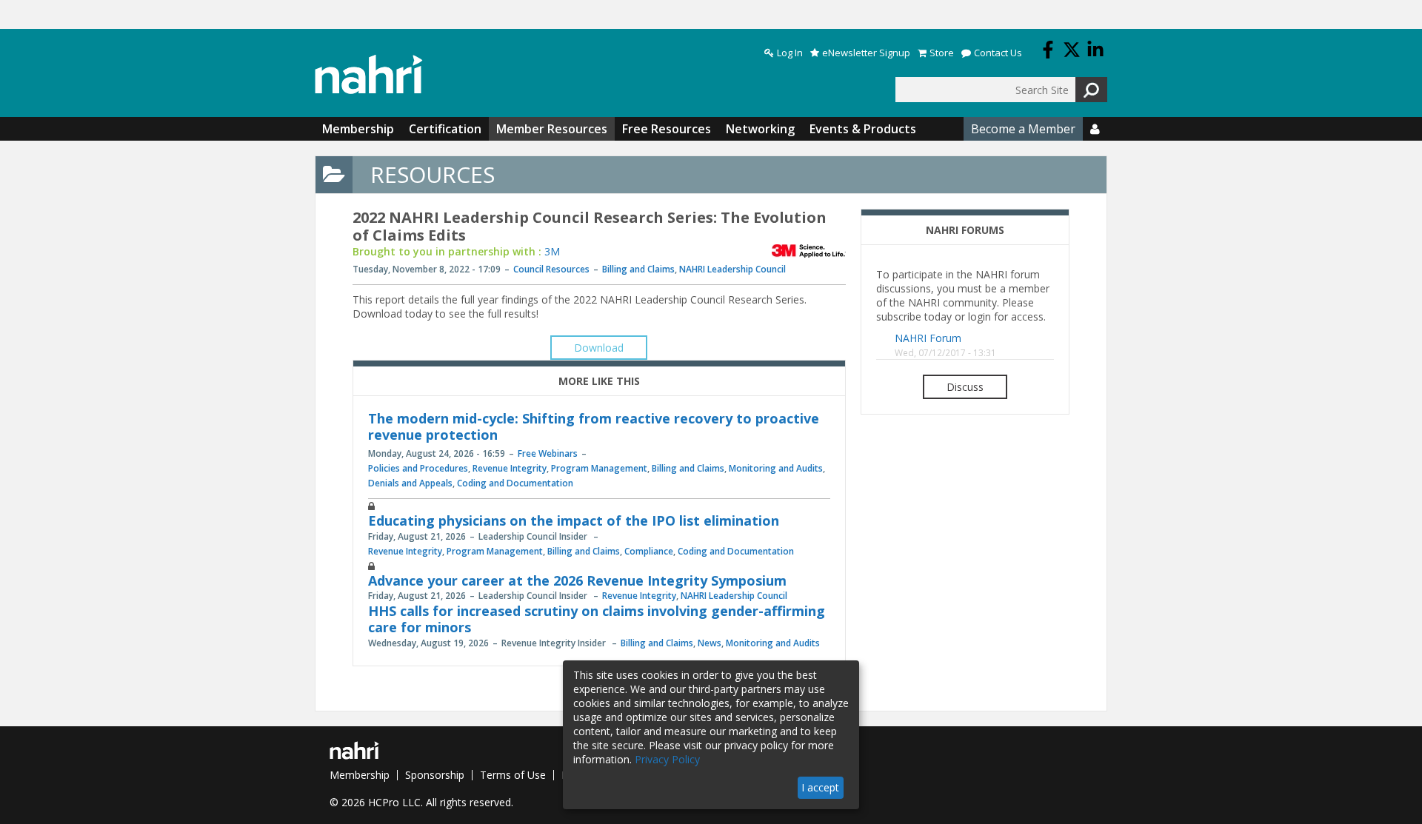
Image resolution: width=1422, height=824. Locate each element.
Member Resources (551, 129)
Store (941, 53)
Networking (760, 129)
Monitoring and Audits (776, 468)
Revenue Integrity (510, 468)
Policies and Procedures (418, 468)
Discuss (965, 387)
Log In (790, 53)
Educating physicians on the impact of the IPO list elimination (573, 520)
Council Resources (551, 269)
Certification (445, 129)
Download (599, 348)
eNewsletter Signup (866, 53)
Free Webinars (548, 453)
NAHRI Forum (928, 338)
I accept (820, 787)
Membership (358, 129)
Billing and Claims (638, 269)
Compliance (648, 551)
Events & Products (863, 129)
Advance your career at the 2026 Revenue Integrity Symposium (577, 580)
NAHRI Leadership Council (732, 269)
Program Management (599, 468)
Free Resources (666, 129)
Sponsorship (434, 775)
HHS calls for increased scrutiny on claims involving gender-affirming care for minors (596, 619)
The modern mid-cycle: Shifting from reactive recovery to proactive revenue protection (593, 426)
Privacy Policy (667, 759)
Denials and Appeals (410, 483)
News (709, 643)
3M (552, 251)
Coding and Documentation (515, 483)
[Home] (369, 74)
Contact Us (998, 53)
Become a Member (1023, 129)
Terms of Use (513, 775)
